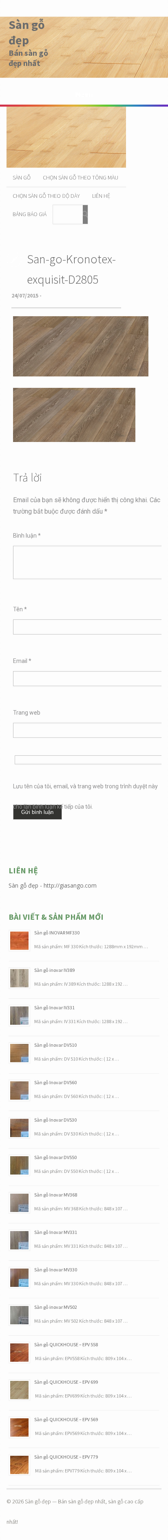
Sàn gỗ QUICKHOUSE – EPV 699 (66, 1382)
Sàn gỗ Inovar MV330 (55, 1270)
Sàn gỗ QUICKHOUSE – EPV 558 (66, 1344)
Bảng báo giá (29, 214)
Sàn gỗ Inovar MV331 (55, 1232)
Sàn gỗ (22, 177)
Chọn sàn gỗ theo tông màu (80, 177)
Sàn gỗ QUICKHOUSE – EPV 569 (66, 1419)
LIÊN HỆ (101, 195)
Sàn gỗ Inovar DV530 (55, 1120)
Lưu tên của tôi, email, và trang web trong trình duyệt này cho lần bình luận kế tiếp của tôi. (85, 789)
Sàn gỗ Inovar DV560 (55, 1082)
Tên (20, 609)
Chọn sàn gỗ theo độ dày (46, 195)
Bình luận (27, 535)
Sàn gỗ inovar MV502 (55, 1307)
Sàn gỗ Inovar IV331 (54, 1007)
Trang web (26, 712)
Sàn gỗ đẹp (27, 32)
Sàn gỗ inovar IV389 (54, 970)
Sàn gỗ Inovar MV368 (55, 1195)
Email (22, 661)
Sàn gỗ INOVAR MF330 (57, 933)
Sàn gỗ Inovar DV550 (55, 1157)
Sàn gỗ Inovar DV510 (55, 1045)
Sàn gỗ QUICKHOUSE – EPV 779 (66, 1457)
